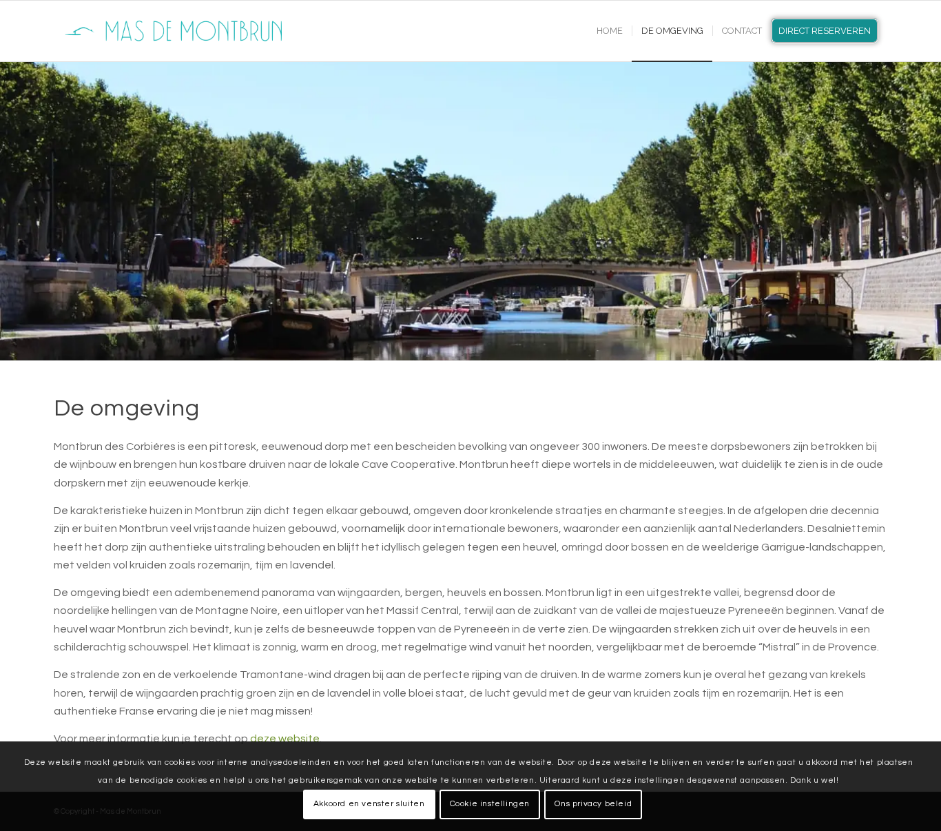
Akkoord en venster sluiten (369, 803)
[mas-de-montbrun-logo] (177, 31)
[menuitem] (610, 31)
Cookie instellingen (490, 803)
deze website (285, 738)
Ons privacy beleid (593, 803)
